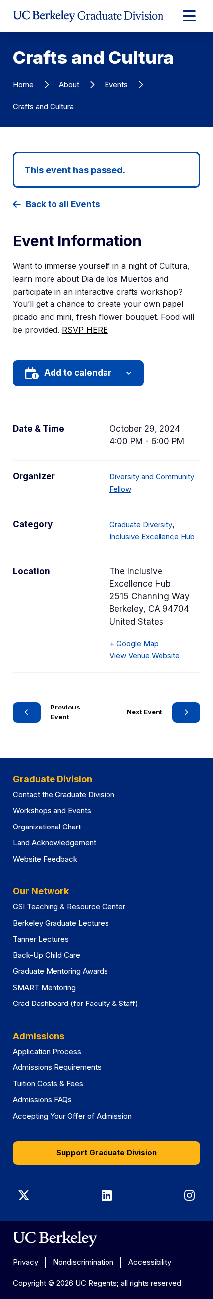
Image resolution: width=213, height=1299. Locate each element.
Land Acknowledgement (54, 842)
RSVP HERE (85, 330)
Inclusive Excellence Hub (152, 536)
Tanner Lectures (41, 939)
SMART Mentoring (44, 987)
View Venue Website (144, 655)
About (69, 84)
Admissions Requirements (57, 1067)
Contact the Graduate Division (63, 794)
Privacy (25, 1262)
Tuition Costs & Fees (48, 1083)
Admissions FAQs (42, 1099)
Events (116, 84)
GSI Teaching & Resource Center (69, 906)
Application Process (47, 1051)
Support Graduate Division (106, 1152)
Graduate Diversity (140, 524)
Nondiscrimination (83, 1262)
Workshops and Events (52, 810)
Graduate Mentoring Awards (60, 971)
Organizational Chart (47, 826)
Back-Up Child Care (46, 955)
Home (23, 84)
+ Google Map (134, 643)
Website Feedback (45, 859)
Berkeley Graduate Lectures (61, 923)
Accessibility (149, 1262)
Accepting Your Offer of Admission (72, 1116)
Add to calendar (77, 373)
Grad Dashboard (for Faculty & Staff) (75, 1003)
